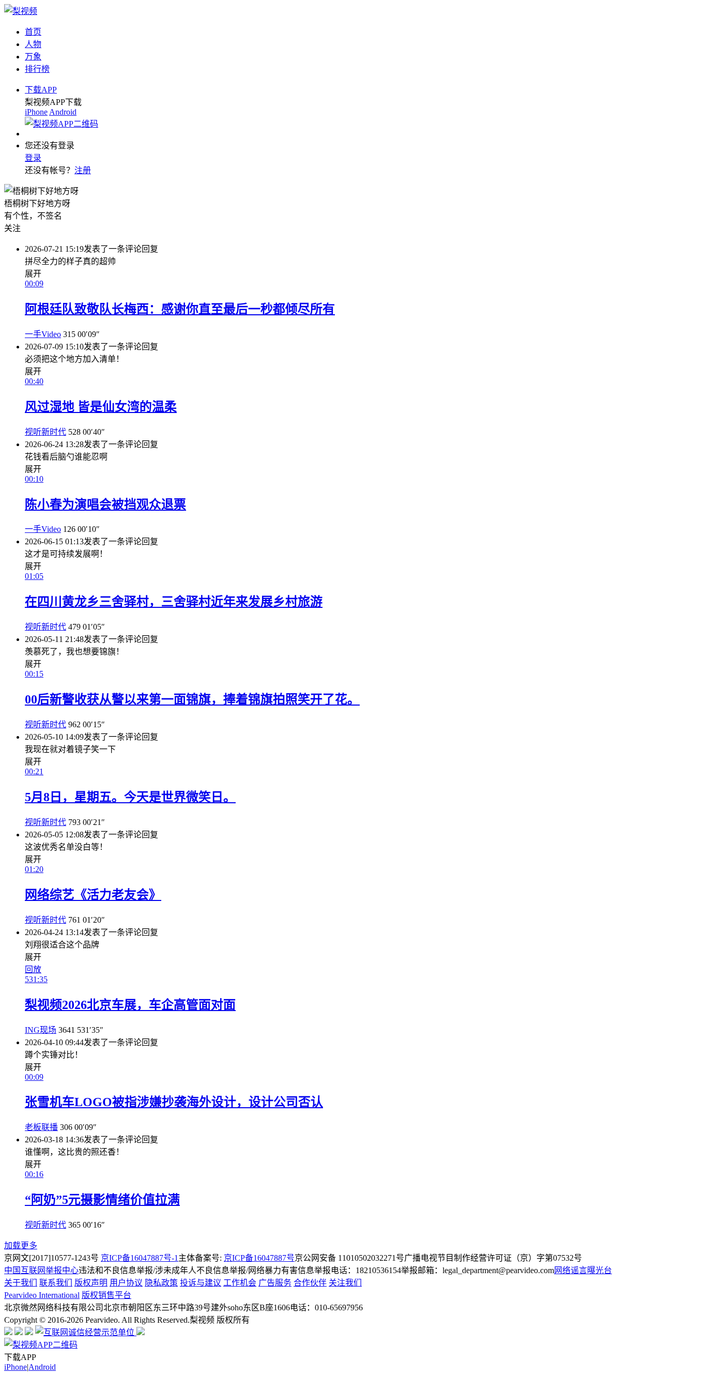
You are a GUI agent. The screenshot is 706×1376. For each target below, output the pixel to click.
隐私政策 (161, 1282)
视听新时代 (45, 431)
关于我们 (20, 1282)
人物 (33, 44)
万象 (33, 56)
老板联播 (41, 1127)
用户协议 (126, 1282)
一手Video (43, 334)
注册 (82, 170)
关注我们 (345, 1282)
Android (62, 112)
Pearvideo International (42, 1295)
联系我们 (55, 1282)
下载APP (41, 89)
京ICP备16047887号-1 (139, 1257)
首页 (33, 31)
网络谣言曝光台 (583, 1270)
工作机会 (239, 1282)
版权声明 (91, 1282)
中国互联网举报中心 (41, 1270)
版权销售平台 (106, 1295)
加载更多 (20, 1245)
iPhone (36, 112)
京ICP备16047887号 (259, 1257)
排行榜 (37, 69)
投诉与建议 (200, 1282)
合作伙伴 (310, 1282)
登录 (33, 158)
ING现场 (40, 1030)
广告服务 (274, 1282)
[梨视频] (20, 11)
